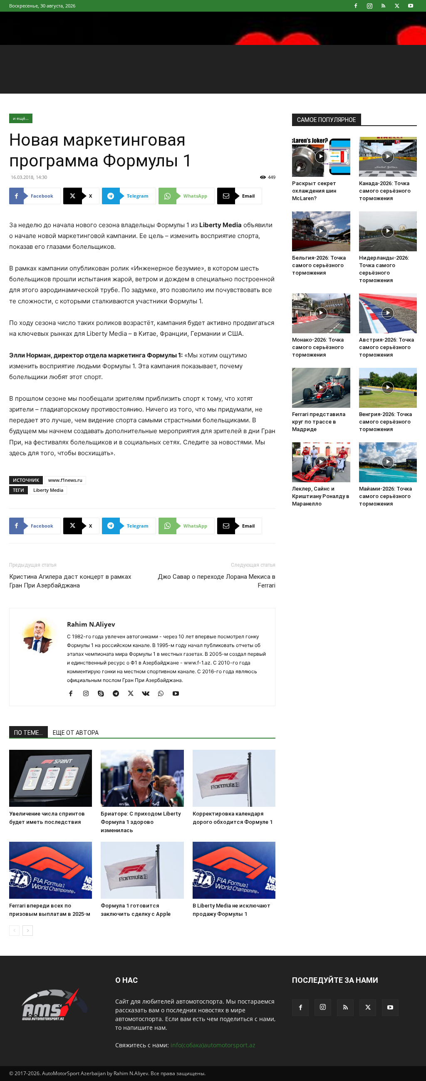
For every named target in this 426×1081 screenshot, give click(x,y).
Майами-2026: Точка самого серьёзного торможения (385, 496)
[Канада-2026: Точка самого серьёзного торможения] (388, 157)
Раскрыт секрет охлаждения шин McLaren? (314, 190)
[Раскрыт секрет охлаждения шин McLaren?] (321, 157)
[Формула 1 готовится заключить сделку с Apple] (142, 870)
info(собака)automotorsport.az (213, 1045)
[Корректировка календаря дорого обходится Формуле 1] (234, 778)
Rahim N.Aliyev (91, 624)
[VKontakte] (149, 694)
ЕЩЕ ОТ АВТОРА (76, 732)
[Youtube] (410, 6)
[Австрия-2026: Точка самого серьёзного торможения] (388, 313)
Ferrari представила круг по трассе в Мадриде (318, 421)
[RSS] (383, 6)
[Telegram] (119, 694)
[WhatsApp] (164, 694)
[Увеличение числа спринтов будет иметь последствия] (50, 778)
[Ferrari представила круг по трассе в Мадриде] (321, 388)
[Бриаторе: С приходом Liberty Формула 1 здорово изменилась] (142, 778)
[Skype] (104, 694)
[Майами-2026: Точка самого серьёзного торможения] (388, 462)
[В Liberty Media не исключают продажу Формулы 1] (234, 870)
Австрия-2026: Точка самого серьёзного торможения (386, 347)
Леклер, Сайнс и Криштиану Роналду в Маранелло (320, 496)
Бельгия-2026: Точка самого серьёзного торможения (319, 265)
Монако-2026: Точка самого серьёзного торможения (318, 347)
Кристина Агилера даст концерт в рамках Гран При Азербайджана (70, 581)
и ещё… (21, 118)
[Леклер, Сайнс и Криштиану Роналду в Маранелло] (321, 462)
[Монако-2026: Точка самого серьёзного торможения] (321, 313)
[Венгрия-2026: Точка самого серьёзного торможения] (388, 388)
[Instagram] (369, 6)
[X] (397, 6)
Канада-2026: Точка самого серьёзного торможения (385, 190)
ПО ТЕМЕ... (28, 732)
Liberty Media (48, 490)
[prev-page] (14, 930)
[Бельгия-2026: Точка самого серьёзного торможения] (321, 231)
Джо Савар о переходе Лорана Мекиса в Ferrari (216, 581)
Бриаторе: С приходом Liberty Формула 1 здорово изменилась (141, 822)
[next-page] (27, 930)
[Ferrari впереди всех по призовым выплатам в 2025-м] (50, 870)
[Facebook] (355, 6)
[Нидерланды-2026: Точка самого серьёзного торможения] (388, 231)
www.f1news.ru (65, 480)
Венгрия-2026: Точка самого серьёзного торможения (385, 421)
